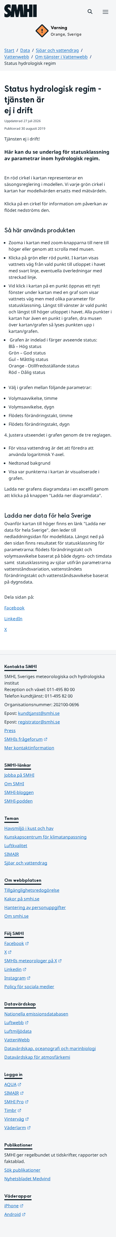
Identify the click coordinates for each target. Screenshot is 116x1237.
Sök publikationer (22, 1170)
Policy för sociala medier (29, 987)
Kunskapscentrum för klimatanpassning (45, 837)
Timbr (39, 1110)
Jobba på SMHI (19, 775)
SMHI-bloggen (19, 792)
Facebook (18, 608)
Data (25, 50)
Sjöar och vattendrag (57, 50)
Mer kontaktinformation (29, 748)
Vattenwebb (16, 57)
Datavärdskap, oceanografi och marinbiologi (50, 1048)
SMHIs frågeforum (52, 739)
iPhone (40, 1205)
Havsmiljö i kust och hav (28, 828)
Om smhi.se (16, 916)
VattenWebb (17, 1040)
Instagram (43, 978)
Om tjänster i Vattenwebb (61, 57)
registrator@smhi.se (39, 722)
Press (10, 730)
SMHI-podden (18, 801)
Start (9, 50)
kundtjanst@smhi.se (39, 713)
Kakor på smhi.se (21, 899)
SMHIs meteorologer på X (58, 960)
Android (41, 1214)
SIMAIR (11, 854)
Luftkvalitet (15, 846)
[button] (90, 11)
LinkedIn (18, 618)
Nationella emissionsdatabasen (36, 1014)
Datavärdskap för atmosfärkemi (37, 1057)
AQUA (39, 1084)
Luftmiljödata (18, 1031)
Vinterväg (43, 1119)
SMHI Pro (42, 1101)
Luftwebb (42, 1022)
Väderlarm (44, 1127)
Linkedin (41, 969)
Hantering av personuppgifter (35, 907)
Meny (105, 17)
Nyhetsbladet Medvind (27, 1179)
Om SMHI (14, 784)
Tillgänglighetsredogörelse (31, 890)
